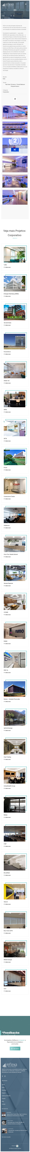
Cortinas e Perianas (6, 1095)
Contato (3, 1104)
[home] (9, 4)
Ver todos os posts (6, 1137)
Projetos (4, 1093)
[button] (26, 4)
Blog (3, 1101)
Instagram (22, 1040)
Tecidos (3, 1098)
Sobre (3, 1087)
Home (3, 1084)
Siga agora (16, 1048)
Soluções (4, 1090)
